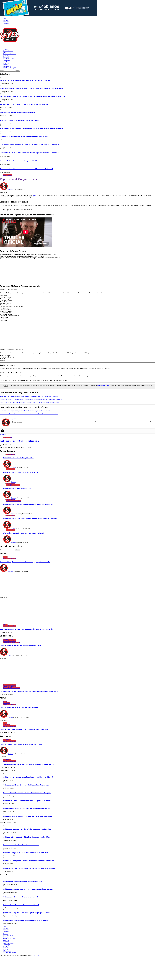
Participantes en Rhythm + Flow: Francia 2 (19, 441)
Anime (5, 701)
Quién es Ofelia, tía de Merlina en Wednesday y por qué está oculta (25, 562)
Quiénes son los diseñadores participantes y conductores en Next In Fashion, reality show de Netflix (29, 402)
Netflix (35, 195)
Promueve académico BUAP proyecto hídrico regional (18, 112)
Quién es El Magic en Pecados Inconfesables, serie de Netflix (25, 853)
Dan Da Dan (6, 703)
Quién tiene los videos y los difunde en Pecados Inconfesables (26, 837)
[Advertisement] (48, 271)
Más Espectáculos (8, 58)
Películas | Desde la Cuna (13, 501)
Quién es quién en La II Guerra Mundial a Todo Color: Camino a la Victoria (30, 518)
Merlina (5, 52)
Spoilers (5, 49)
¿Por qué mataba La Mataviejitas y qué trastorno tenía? (23, 533)
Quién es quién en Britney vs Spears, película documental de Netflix (28, 504)
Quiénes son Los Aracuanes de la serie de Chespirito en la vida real (28, 777)
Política (5, 64)
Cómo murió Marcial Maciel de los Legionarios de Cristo (20, 645)
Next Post (3, 434)
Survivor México (8, 51)
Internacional (7, 66)
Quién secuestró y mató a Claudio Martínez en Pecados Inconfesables (29, 868)
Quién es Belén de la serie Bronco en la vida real (21, 905)
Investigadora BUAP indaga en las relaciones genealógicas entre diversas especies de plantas (31, 128)
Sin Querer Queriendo (9, 54)
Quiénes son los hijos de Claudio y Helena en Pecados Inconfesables (28, 860)
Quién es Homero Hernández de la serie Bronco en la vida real (26, 920)
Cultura (5, 61)
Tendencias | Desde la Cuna (11, 642)
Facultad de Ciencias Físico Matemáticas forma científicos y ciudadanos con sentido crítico (30, 145)
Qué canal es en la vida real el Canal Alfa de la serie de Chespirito (27, 793)
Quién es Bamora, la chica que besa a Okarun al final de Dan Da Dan (24, 729)
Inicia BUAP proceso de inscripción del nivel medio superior (19, 120)
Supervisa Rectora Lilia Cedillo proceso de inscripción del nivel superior (24, 104)
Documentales (7, 175)
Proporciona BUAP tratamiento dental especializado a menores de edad (24, 136)
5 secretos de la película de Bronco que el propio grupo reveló (26, 913)
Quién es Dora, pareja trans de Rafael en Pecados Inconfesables (27, 829)
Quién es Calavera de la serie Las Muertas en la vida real (21, 744)
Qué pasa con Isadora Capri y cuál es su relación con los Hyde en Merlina (26, 629)
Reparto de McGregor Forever (18, 179)
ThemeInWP (36, 955)
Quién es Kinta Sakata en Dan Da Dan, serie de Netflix (19, 708)
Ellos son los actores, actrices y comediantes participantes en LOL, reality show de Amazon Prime (29, 414)
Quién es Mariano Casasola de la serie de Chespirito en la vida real (27, 816)
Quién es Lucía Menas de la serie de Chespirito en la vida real (26, 785)
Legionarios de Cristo (9, 639)
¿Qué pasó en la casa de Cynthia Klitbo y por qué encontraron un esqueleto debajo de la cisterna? (32, 96)
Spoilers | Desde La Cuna (103, 385)
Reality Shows (7, 437)
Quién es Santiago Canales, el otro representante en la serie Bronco (28, 889)
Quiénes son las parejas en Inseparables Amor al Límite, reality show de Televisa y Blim (26, 411)
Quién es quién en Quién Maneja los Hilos (18, 458)
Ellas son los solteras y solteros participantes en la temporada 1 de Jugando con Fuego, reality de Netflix (31, 399)
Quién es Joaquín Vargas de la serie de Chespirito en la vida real (26, 808)
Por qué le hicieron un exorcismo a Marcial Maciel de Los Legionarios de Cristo (29, 691)
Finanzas (6, 63)
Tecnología (6, 60)
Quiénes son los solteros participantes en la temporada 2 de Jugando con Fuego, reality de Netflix (29, 396)
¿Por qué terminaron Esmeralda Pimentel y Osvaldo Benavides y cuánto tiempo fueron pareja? (31, 88)
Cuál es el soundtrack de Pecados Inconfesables (21, 845)
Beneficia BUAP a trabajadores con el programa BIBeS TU (19, 161)
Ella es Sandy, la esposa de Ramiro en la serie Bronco (22, 881)
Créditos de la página (9, 68)
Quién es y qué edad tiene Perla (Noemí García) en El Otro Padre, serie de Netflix (26, 169)
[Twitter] (2, 430)
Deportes (6, 55)
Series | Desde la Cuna (13, 485)
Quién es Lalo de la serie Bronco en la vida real (20, 897)
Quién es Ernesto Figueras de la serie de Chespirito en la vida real (27, 801)
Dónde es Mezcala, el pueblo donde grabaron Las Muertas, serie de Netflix (27, 764)
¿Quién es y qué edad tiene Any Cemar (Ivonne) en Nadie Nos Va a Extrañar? (25, 80)
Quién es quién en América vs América (17, 488)
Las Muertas (7, 739)
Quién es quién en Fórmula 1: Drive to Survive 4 (20, 472)
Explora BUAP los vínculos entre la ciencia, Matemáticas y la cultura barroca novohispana (29, 153)
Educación (6, 57)
